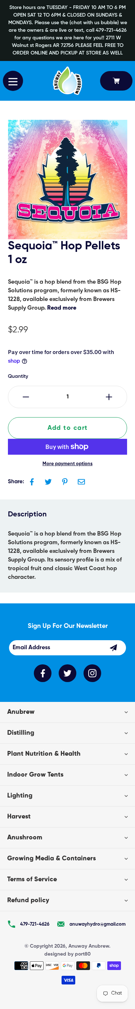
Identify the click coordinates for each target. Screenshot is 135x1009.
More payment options (67, 464)
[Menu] (13, 81)
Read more (61, 308)
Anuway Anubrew (88, 946)
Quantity (18, 376)
